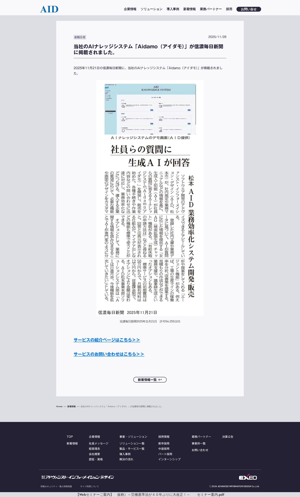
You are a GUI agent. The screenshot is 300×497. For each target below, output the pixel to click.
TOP (70, 437)
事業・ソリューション (133, 437)
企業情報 (94, 437)
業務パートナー (201, 437)
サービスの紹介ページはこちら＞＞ (107, 340)
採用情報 (163, 437)
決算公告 (227, 437)
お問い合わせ (200, 450)
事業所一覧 (199, 443)
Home (59, 406)
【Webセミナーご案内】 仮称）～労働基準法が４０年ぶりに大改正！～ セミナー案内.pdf (150, 494)
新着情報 (71, 406)
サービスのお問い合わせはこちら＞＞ (109, 354)
